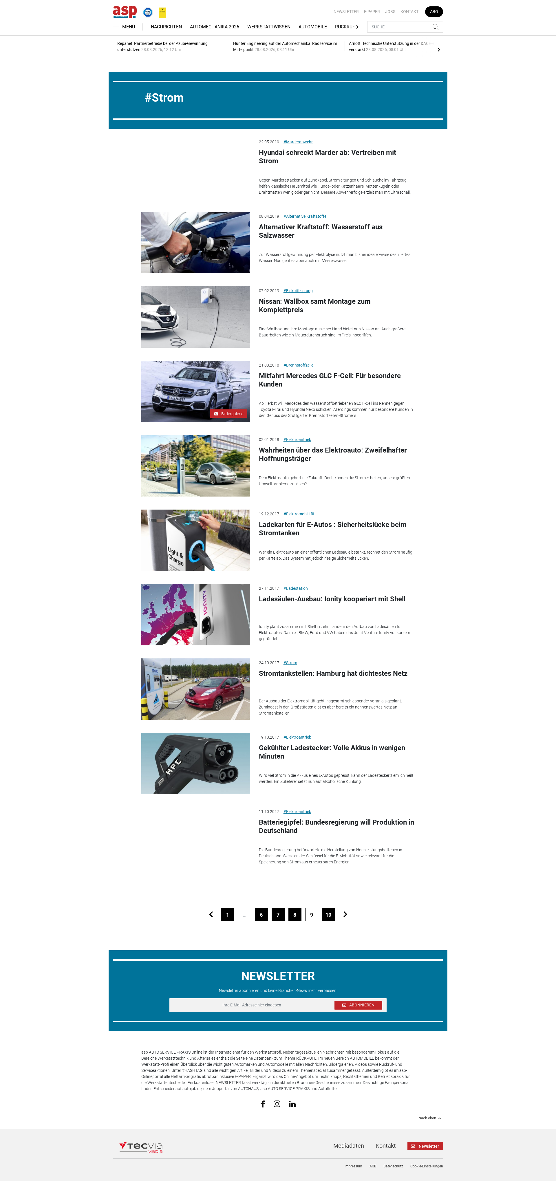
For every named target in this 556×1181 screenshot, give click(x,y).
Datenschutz (393, 1166)
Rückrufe (346, 27)
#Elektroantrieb (297, 439)
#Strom (290, 662)
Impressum (353, 1166)
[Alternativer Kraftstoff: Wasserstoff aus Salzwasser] (195, 242)
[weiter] (345, 914)
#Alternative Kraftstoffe (305, 216)
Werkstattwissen (268, 27)
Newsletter (346, 11)
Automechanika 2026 (214, 27)
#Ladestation (296, 588)
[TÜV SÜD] (146, 11)
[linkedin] (292, 1103)
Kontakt (409, 11)
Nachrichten (166, 27)
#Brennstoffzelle (298, 365)
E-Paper (372, 11)
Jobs (390, 11)
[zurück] (210, 914)
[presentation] (438, 49)
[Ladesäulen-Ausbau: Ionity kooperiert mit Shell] (195, 614)
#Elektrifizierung (298, 290)
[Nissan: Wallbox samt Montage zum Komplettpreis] (195, 317)
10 (328, 915)
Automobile (313, 27)
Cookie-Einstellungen (426, 1166)
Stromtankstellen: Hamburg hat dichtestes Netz (333, 673)
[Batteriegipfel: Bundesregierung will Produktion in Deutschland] (195, 838)
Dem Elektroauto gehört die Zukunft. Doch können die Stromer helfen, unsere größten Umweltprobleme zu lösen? (334, 480)
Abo (434, 11)
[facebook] (263, 1103)
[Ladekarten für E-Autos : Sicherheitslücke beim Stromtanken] (195, 540)
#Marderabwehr (298, 142)
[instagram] (277, 1103)
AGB (373, 1166)
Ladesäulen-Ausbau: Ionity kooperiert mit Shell (332, 599)
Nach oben (427, 1118)
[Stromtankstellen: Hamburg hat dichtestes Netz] (195, 689)
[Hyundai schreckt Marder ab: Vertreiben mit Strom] (195, 168)
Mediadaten (348, 1145)
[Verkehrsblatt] (160, 11)
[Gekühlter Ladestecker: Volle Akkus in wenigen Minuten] (195, 763)
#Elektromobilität (299, 514)
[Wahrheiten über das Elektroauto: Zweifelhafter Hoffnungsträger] (195, 466)
